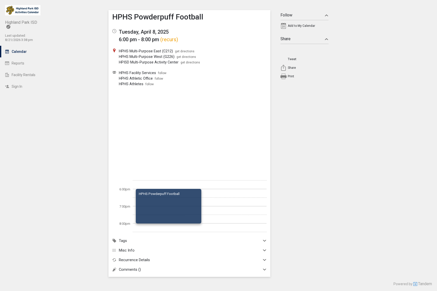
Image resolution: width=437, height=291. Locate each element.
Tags (123, 240)
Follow (286, 15)
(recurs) (169, 39)
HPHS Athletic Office (136, 78)
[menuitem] (304, 27)
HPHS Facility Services (137, 73)
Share (285, 38)
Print (291, 76)
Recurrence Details (134, 260)
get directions (184, 51)
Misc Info (127, 250)
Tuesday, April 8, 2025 (144, 32)
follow (162, 73)
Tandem (425, 283)
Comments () (130, 269)
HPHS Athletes (131, 84)
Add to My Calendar (301, 26)
